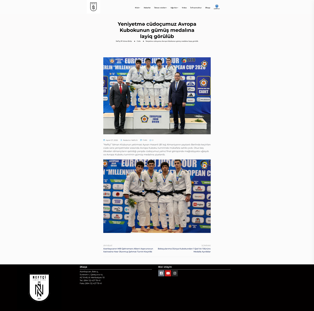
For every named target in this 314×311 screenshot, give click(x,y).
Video (184, 8)
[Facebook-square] (161, 273)
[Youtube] (168, 273)
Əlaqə (207, 8)
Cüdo (145, 140)
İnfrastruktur (196, 8)
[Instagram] (175, 273)
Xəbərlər (147, 8)
